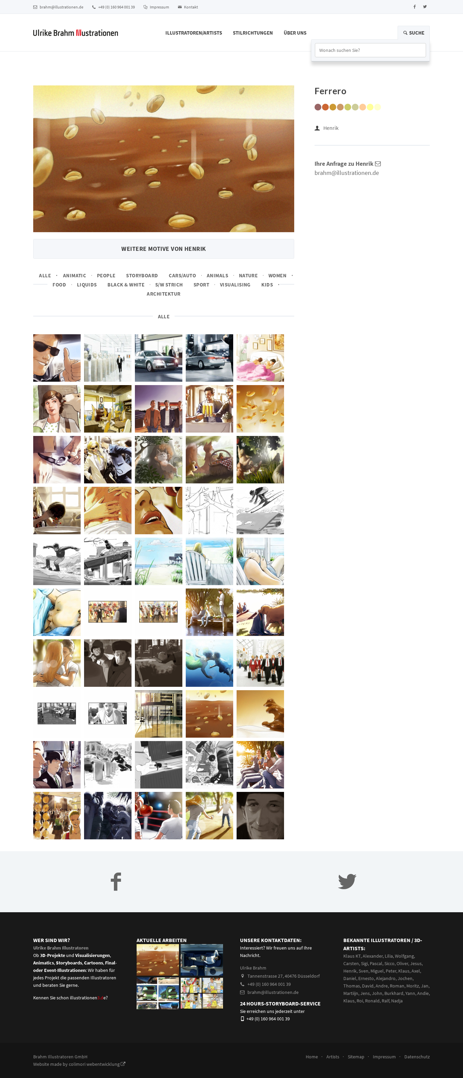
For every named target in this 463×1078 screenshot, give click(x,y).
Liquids (87, 284)
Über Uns (295, 32)
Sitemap (356, 1057)
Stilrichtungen (253, 32)
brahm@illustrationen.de (61, 6)
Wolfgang (404, 956)
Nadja (397, 1001)
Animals (217, 275)
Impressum (159, 6)
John (377, 993)
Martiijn (350, 993)
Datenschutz (417, 1057)
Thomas (351, 986)
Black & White (125, 284)
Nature (248, 275)
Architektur (163, 294)
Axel (415, 971)
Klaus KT (352, 956)
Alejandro (386, 978)
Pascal (376, 963)
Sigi (364, 963)
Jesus (416, 963)
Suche (416, 32)
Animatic (74, 275)
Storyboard (142, 275)
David (368, 986)
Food (59, 284)
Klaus (403, 971)
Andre (382, 986)
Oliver (402, 963)
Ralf (385, 1001)
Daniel (349, 978)
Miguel (377, 971)
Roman (397, 986)
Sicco (389, 963)
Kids (267, 284)
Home (312, 1057)
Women (277, 275)
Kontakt (190, 6)
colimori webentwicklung (95, 1064)
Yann (410, 993)
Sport (201, 284)
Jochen (405, 978)
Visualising (235, 284)
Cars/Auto (182, 275)
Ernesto (366, 978)
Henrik (331, 127)
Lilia (389, 956)
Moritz (412, 986)
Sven (363, 971)
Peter (391, 971)
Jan (424, 986)
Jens (365, 993)
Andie (423, 993)
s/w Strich (169, 284)
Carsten (351, 963)
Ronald (372, 1001)
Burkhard (393, 993)
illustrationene (88, 998)
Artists (332, 1057)
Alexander (373, 956)
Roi (360, 1001)
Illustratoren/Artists (193, 32)
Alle (45, 275)
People (106, 275)
